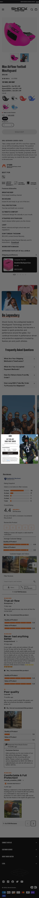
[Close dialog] (37, 435)
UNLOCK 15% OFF (10, 453)
